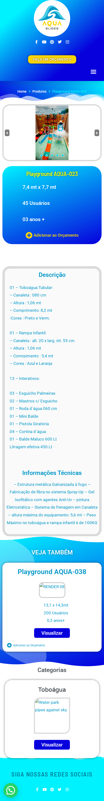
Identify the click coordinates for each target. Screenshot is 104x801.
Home (22, 91)
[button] (93, 71)
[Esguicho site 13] (52, 132)
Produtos (39, 91)
